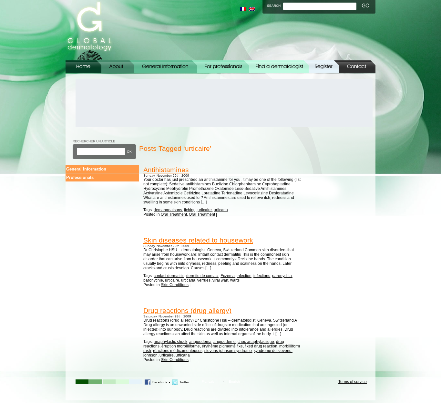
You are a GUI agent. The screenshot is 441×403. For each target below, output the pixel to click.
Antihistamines (166, 169)
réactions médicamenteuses (177, 350)
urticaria (221, 210)
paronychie (153, 280)
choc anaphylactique (256, 341)
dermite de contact (202, 276)
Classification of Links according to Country (279, 66)
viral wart (220, 280)
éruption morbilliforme (180, 346)
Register (324, 66)
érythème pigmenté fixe (222, 346)
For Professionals (223, 66)
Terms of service (352, 381)
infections (261, 276)
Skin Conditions (175, 285)
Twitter (184, 382)
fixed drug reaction (261, 346)
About (117, 66)
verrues (203, 280)
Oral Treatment (174, 214)
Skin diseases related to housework (198, 240)
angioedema (200, 341)
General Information (165, 66)
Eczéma (228, 276)
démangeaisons (168, 210)
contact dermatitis (169, 276)
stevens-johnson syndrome (228, 350)
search (274, 5)
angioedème (224, 341)
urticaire (205, 210)
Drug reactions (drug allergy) (187, 310)
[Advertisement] (105, 103)
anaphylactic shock (170, 341)
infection (244, 276)
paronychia (282, 276)
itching (190, 210)
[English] (252, 9)
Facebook (159, 382)
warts (235, 280)
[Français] (243, 9)
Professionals (80, 177)
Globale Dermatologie (90, 30)
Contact (357, 66)
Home (83, 66)
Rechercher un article (94, 141)
